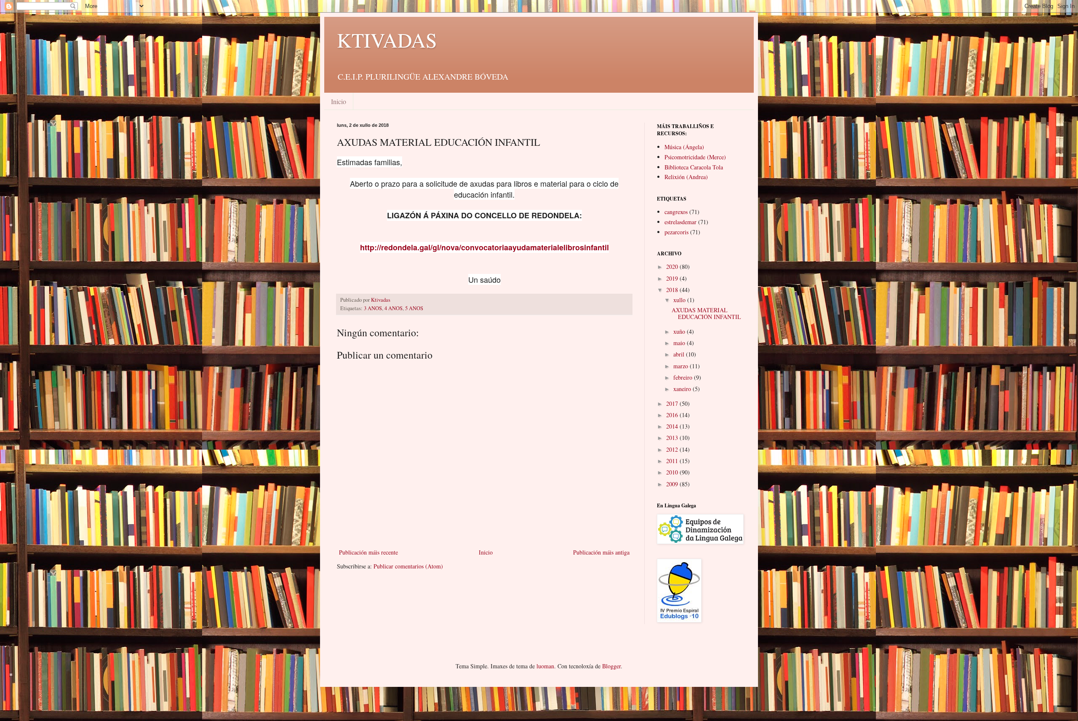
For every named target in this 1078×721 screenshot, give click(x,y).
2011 (673, 461)
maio (680, 343)
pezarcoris (676, 232)
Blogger (611, 666)
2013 (673, 438)
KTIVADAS (387, 39)
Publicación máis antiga (601, 552)
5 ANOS (414, 308)
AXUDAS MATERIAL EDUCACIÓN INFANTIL (706, 313)
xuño (680, 331)
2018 (673, 290)
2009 (673, 484)
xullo (680, 300)
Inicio (338, 101)
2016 (673, 415)
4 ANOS (393, 308)
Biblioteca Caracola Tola (693, 167)
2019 (673, 278)
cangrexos (676, 212)
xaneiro (683, 389)
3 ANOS (373, 308)
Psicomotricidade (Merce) (695, 157)
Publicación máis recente (368, 552)
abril (679, 354)
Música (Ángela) (684, 147)
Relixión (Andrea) (686, 177)
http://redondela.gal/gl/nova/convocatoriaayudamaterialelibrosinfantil (484, 247)
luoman (545, 666)
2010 (673, 472)
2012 (673, 449)
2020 (673, 267)
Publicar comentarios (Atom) (408, 566)
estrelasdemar (680, 222)
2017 (673, 403)
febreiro (683, 377)
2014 (673, 426)
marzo (681, 366)
